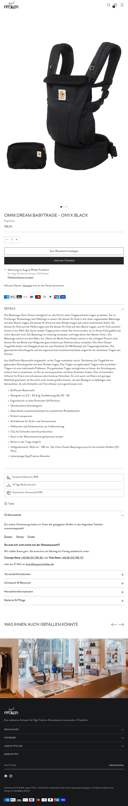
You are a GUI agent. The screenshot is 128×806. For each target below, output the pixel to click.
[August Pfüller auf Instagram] (11, 776)
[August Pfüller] (11, 4)
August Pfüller (31, 788)
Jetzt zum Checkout (64, 260)
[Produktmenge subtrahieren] (7, 240)
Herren (20, 537)
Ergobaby (9, 221)
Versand (27, 286)
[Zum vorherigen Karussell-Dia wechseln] (114, 624)
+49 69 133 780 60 (32, 558)
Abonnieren (116, 765)
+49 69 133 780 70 (72, 558)
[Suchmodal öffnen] (109, 5)
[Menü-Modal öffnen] (122, 5)
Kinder (31, 537)
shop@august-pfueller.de (40, 564)
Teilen (11, 504)
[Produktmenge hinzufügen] (16, 240)
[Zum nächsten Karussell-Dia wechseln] (121, 624)
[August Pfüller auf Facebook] (6, 776)
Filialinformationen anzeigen (21, 277)
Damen (8, 537)
